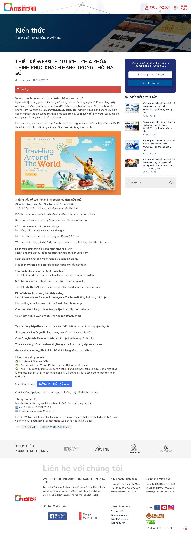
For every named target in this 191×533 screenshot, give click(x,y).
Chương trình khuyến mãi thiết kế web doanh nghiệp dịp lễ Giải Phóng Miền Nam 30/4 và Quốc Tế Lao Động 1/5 (159, 164)
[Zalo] (171, 507)
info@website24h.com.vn (41, 411)
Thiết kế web (29, 426)
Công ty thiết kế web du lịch (55, 426)
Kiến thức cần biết (120, 519)
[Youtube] (164, 507)
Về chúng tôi (117, 511)
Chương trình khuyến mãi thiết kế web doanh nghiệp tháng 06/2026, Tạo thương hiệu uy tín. (159, 145)
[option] (68, 448)
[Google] (88, 516)
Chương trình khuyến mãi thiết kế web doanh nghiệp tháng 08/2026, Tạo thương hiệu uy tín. (159, 108)
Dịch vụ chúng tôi (119, 515)
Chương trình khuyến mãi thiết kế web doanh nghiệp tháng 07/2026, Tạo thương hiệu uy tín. (159, 126)
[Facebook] (57, 516)
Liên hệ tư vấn (118, 522)
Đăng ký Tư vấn (150, 83)
